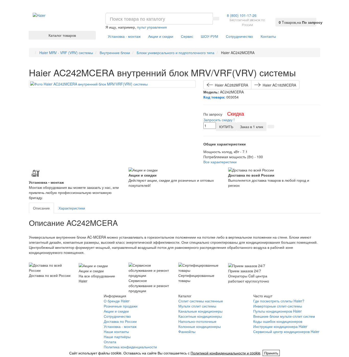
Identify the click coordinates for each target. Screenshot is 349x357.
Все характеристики (220, 161)
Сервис (187, 36)
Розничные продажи (120, 306)
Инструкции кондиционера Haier (280, 326)
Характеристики (72, 208)
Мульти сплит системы (197, 306)
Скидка (235, 113)
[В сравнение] (270, 126)
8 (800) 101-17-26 (242, 15)
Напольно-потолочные (197, 321)
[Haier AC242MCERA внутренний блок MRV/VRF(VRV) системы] (112, 84)
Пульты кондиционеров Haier (277, 311)
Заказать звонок (47, 310)
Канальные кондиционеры (200, 311)
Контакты (268, 36)
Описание (41, 208)
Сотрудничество (239, 36)
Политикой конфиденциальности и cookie (225, 352)
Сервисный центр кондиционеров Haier (286, 331)
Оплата (110, 341)
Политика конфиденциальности (130, 346)
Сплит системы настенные (200, 300)
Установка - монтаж (124, 36)
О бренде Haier (117, 300)
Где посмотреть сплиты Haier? (278, 300)
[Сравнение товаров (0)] (278, 16)
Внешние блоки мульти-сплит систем (284, 316)
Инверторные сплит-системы (277, 306)
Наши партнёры (117, 336)
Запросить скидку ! (219, 119)
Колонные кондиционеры (199, 326)
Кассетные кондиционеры (200, 316)
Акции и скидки (160, 36)
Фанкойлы (186, 331)
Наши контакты (116, 331)
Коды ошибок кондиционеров (277, 321)
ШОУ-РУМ (209, 36)
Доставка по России (120, 321)
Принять (271, 352)
